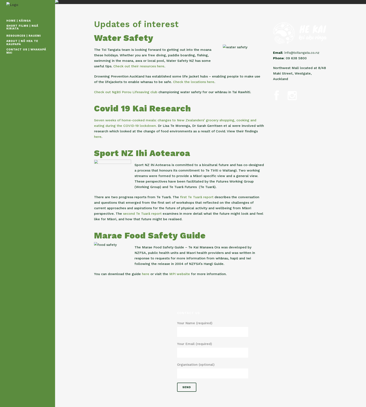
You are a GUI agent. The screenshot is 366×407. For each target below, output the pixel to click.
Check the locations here (193, 82)
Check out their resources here (138, 66)
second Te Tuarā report (143, 214)
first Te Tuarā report (197, 197)
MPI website (179, 274)
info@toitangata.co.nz (301, 53)
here (97, 137)
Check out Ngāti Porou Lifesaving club (125, 92)
